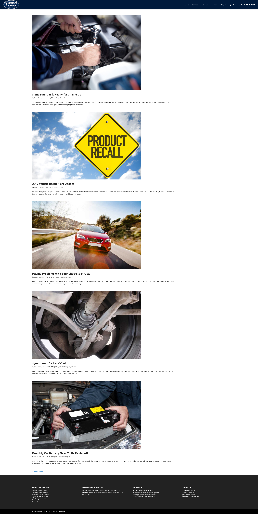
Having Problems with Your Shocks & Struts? (61, 273)
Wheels (73, 367)
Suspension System (66, 277)
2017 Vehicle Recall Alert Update (53, 184)
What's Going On (64, 367)
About (187, 5)
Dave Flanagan (39, 98)
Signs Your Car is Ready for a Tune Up (56, 94)
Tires (214, 5)
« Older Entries (37, 472)
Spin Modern (62, 511)
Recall (61, 187)
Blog (57, 98)
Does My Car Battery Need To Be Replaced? (60, 453)
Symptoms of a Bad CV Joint (50, 363)
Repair (205, 5)
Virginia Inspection (228, 5)
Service (195, 5)
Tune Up (62, 98)
